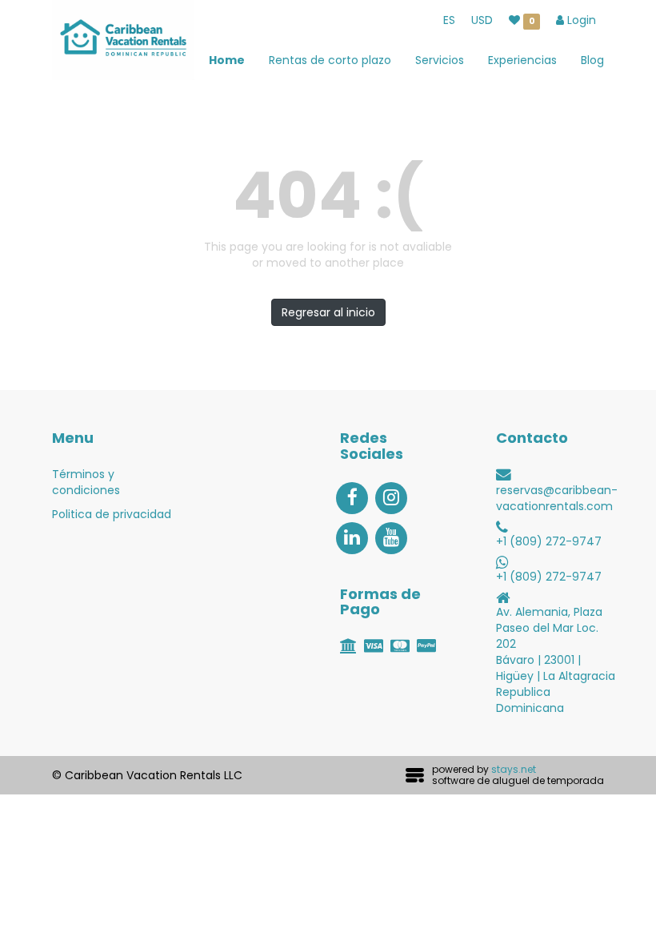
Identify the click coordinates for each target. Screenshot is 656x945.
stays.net (513, 769)
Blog (592, 60)
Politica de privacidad (111, 514)
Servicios (439, 60)
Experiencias (522, 60)
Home (227, 60)
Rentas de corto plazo (330, 60)
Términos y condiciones (86, 482)
